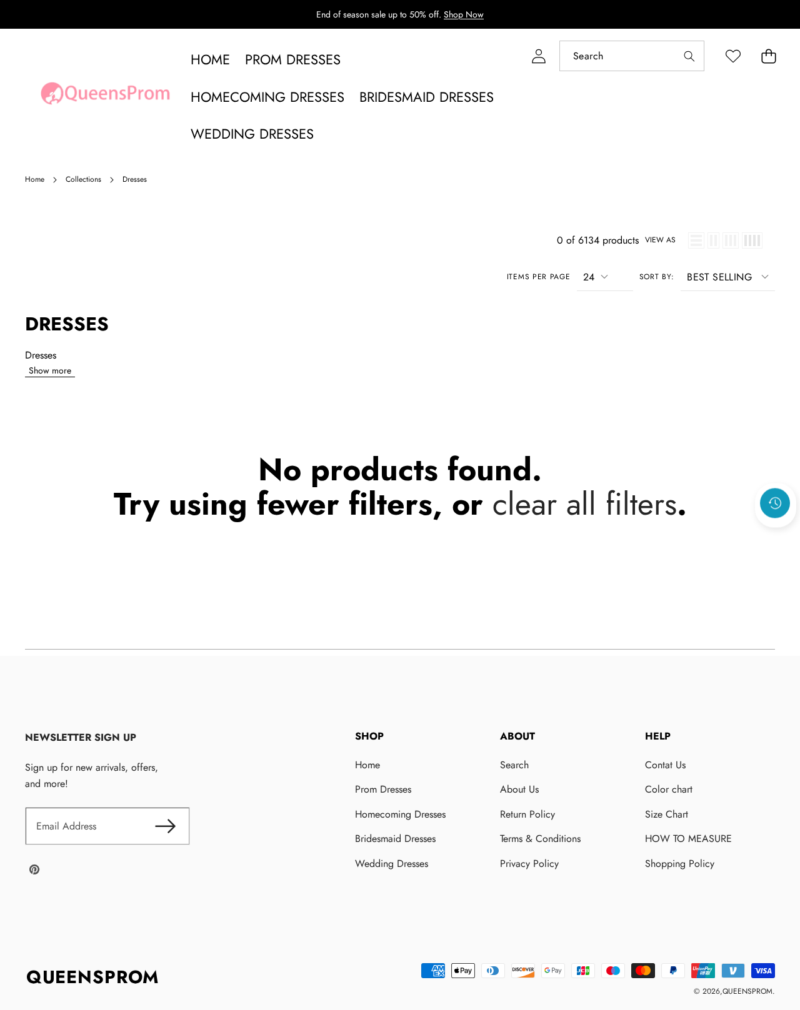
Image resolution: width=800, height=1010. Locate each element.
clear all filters (584, 504)
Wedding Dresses (391, 863)
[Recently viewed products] (775, 503)
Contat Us (665, 765)
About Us (519, 789)
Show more (50, 370)
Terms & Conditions (540, 838)
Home (367, 765)
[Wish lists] (733, 56)
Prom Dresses (383, 789)
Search (514, 765)
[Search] (689, 56)
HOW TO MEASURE (688, 838)
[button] (768, 56)
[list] (696, 240)
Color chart (668, 789)
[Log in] (538, 56)
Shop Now (464, 14)
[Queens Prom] (105, 97)
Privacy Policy (529, 863)
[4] (752, 240)
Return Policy (527, 814)
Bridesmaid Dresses (395, 838)
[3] (730, 240)
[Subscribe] (165, 826)
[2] (713, 240)
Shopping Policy (679, 863)
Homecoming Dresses (400, 814)
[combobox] (632, 56)
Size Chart (666, 814)
